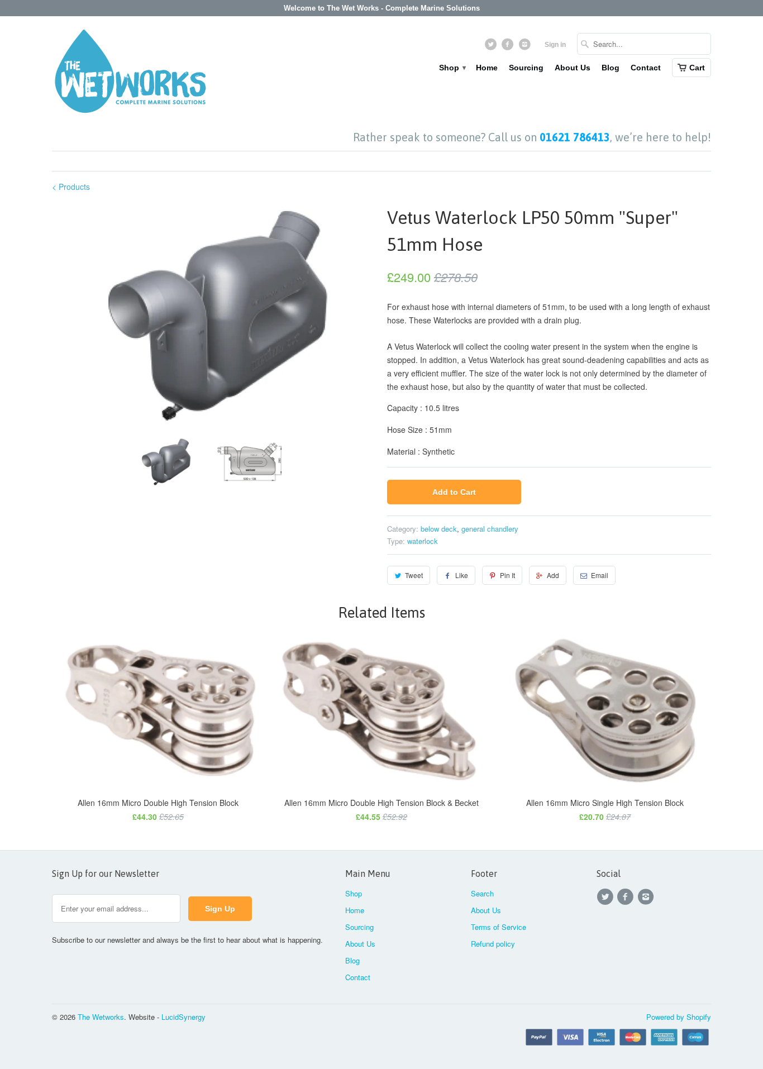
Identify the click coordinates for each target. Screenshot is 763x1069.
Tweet (414, 575)
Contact (646, 67)
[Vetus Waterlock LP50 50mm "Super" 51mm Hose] (214, 316)
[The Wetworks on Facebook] (509, 47)
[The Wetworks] (130, 74)
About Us (572, 67)
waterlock (422, 541)
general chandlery (489, 528)
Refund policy (493, 943)
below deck (439, 528)
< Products (71, 186)
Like (461, 575)
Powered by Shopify (678, 1016)
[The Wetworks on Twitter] (491, 47)
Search (482, 893)
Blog (610, 67)
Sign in (555, 45)
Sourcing (526, 67)
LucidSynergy (183, 1016)
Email (599, 575)
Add (553, 575)
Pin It (507, 575)
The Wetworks (101, 1016)
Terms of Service (498, 927)
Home (487, 67)
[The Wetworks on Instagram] (525, 47)
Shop (452, 67)
